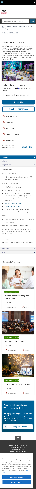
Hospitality (22, 27)
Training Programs (12, 27)
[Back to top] (18, 445)
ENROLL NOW (18, 102)
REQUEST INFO (27, 147)
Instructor (5, 249)
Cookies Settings (16, 482)
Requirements (6, 165)
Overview (5, 157)
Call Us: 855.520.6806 (10, 33)
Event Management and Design (17, 384)
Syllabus (4, 161)
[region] (16, 470)
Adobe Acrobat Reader (13, 206)
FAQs (3, 252)
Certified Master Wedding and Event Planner (16, 296)
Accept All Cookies (16, 477)
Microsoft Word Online (13, 203)
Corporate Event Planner (14, 341)
